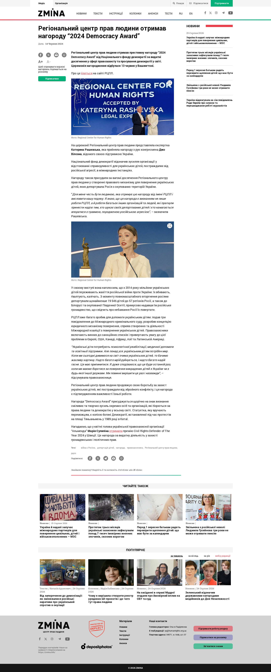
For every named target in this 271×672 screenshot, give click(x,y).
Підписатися (200, 3)
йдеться (86, 73)
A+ (40, 61)
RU (181, 13)
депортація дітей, (105, 447)
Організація (61, 3)
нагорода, (120, 447)
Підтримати (222, 3)
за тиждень (177, 555)
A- (49, 61)
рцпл (73, 453)
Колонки (135, 13)
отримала (115, 431)
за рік (207, 555)
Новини (81, 13)
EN (190, 13)
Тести (168, 13)
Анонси (153, 13)
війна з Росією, (88, 447)
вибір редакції (222, 555)
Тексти (97, 13)
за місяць (193, 555)
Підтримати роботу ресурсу (213, 628)
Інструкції (116, 13)
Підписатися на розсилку (213, 637)
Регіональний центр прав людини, (161, 447)
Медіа (41, 3)
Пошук (180, 3)
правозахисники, (135, 447)
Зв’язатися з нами (213, 646)
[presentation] (44, 571)
